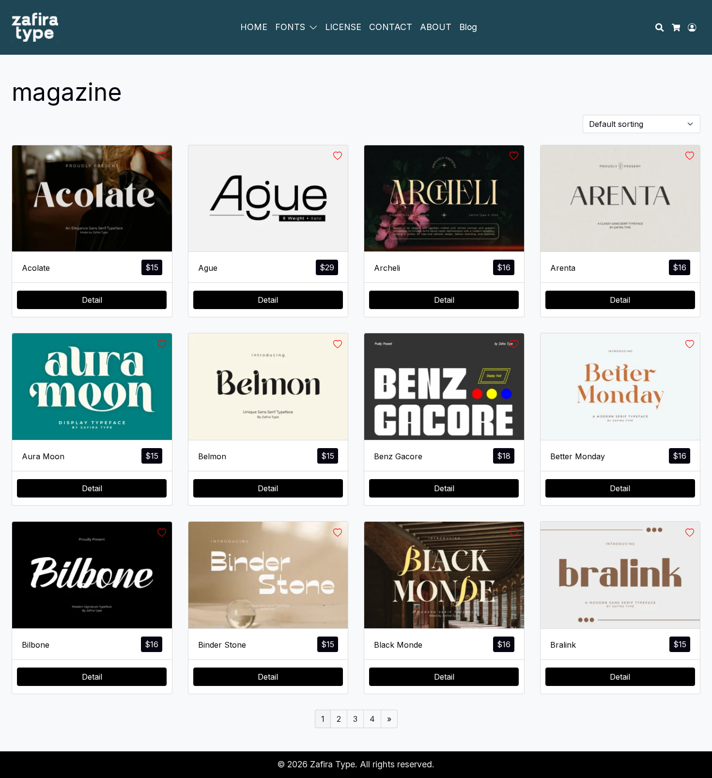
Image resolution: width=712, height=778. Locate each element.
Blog (468, 27)
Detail (92, 300)
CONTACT (390, 27)
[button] (315, 27)
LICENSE (343, 27)
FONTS (290, 27)
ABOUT (435, 27)
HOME (253, 27)
